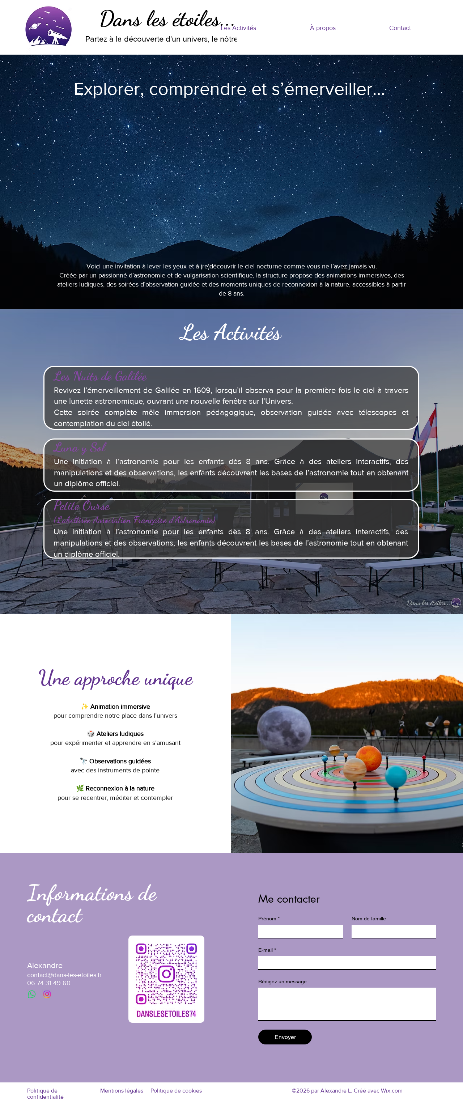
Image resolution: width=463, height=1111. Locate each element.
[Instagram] (47, 994)
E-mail (267, 950)
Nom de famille (369, 918)
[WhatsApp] (32, 994)
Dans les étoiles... (167, 18)
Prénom (269, 918)
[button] (238, 28)
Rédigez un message (282, 981)
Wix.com (392, 1090)
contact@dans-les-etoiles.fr (64, 975)
